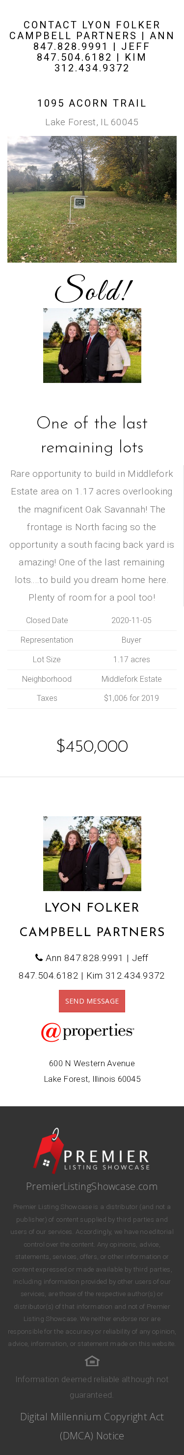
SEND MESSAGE (92, 1001)
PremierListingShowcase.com (92, 1186)
